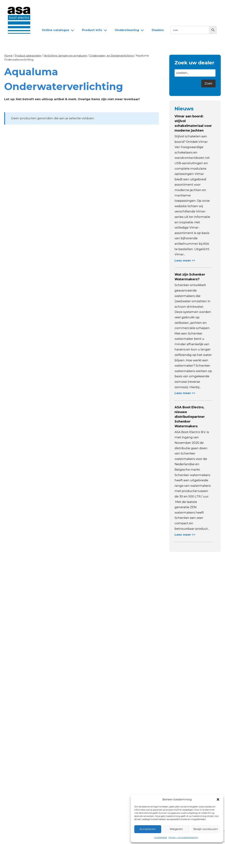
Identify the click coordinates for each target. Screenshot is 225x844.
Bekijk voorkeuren (205, 829)
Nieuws (45, 6)
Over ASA (64, 6)
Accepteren (148, 829)
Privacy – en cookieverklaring (183, 837)
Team (81, 6)
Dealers (98, 6)
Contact (116, 6)
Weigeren (176, 829)
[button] (218, 799)
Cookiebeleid (160, 837)
